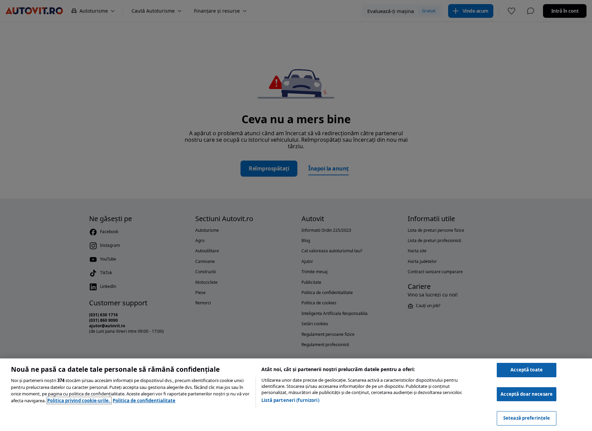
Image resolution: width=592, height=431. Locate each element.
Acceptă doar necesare (527, 394)
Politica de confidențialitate (144, 400)
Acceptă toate (526, 370)
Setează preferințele (526, 418)
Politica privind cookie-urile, (79, 400)
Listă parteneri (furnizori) (290, 400)
